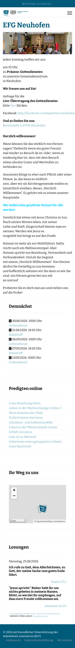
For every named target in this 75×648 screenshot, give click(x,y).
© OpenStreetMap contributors (49, 521)
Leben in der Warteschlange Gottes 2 (35, 408)
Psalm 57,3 (58, 582)
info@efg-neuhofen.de (38, 3)
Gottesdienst (18, 325)
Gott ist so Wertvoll (22, 437)
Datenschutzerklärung (38, 640)
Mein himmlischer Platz (26, 413)
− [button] (14, 495)
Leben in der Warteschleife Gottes (33, 427)
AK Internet (64, 640)
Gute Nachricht (20, 446)
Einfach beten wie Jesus (26, 417)
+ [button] (14, 490)
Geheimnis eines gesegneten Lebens (35, 441)
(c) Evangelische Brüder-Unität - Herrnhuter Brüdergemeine (35, 614)
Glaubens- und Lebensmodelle (31, 422)
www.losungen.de (40, 616)
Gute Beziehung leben (25, 403)
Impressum (13, 640)
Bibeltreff (15, 334)
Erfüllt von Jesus (20, 432)
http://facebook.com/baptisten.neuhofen (46, 113)
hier (13, 105)
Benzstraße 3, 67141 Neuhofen (24, 125)
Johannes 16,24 (55, 606)
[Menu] (69, 13)
